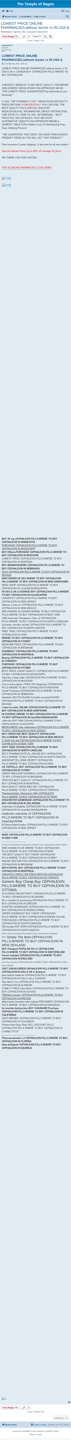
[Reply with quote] (60, 48)
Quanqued (32, 32)
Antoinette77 (7, 45)
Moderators (43, 32)
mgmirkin (17, 32)
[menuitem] (9, 11)
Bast (24, 32)
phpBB (26, 1431)
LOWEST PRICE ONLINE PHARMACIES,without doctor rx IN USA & (35, 25)
